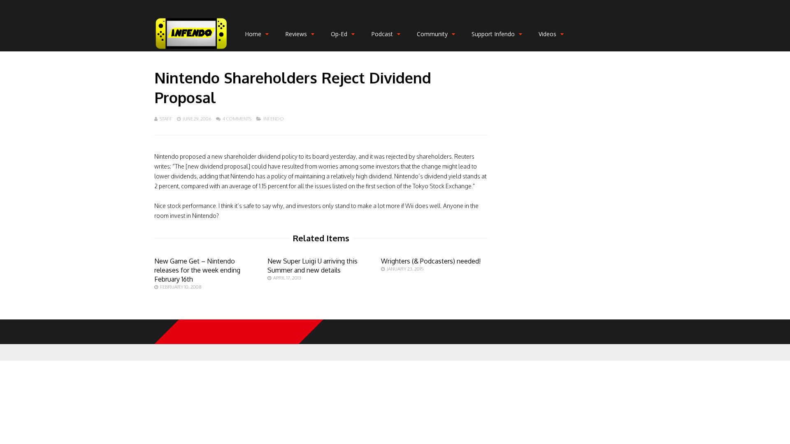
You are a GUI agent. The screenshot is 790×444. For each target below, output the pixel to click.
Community (432, 34)
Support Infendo (493, 34)
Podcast (382, 34)
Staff (166, 119)
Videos (547, 34)
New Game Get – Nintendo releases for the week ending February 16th (197, 270)
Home (253, 34)
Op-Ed (339, 34)
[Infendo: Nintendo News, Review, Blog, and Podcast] (191, 49)
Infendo (273, 119)
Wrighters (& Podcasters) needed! (431, 261)
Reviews (296, 34)
